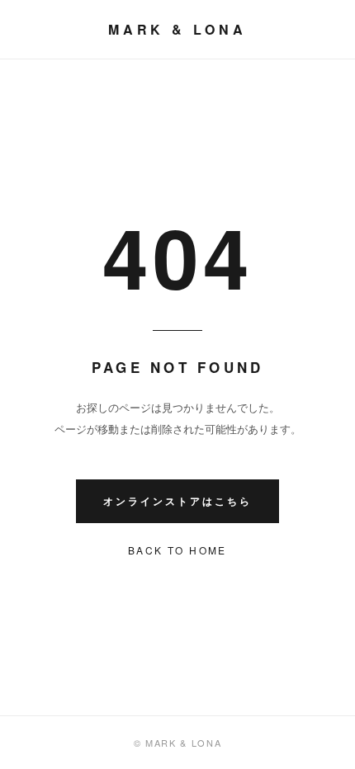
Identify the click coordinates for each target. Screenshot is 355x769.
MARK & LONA (177, 29)
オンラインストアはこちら (177, 500)
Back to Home (177, 550)
